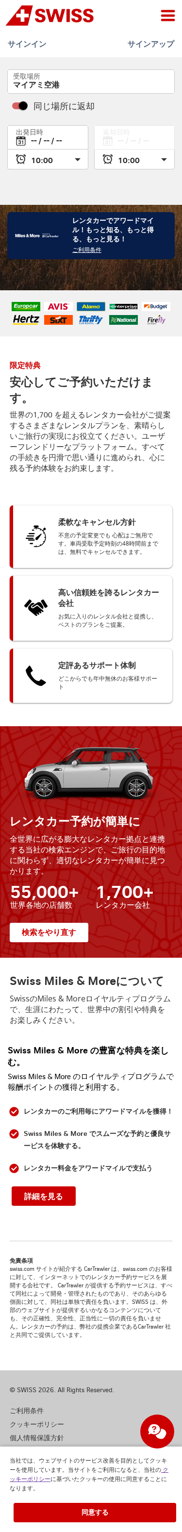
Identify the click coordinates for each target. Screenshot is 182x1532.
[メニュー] (168, 15)
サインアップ (151, 44)
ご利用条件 (86, 250)
